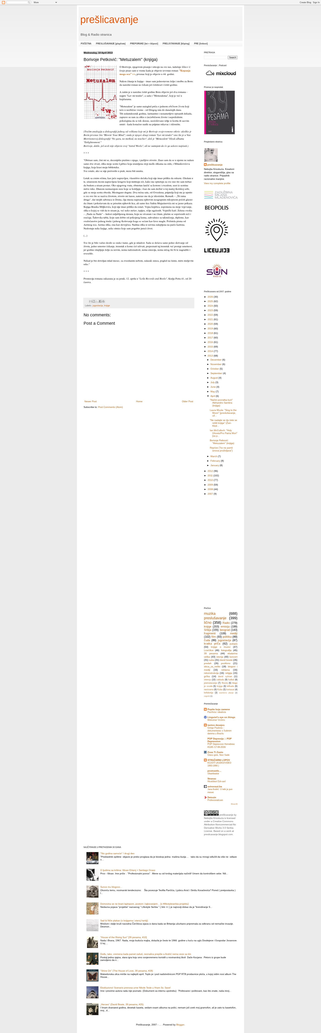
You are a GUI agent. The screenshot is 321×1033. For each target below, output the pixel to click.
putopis (233, 643)
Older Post (187, 401)
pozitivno (225, 663)
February (215, 460)
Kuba (219, 689)
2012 (211, 471)
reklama (225, 669)
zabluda (220, 680)
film (213, 636)
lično (207, 622)
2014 (211, 351)
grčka (207, 676)
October (215, 368)
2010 (211, 480)
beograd (225, 629)
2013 (211, 355)
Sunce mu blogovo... (111, 887)
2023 (211, 310)
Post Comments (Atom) (110, 407)
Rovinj (225, 683)
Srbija (207, 629)
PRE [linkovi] (201, 43)
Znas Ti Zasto (215, 752)
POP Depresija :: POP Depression (219, 740)
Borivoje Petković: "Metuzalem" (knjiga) (222, 442)
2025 (211, 301)
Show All (234, 804)
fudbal (231, 680)
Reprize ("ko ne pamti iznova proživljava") (221, 449)
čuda (207, 640)
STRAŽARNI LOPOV (218, 760)
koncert (233, 656)
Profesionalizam (215, 800)
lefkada (230, 686)
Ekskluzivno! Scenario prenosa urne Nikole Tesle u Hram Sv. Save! (135, 987)
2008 (211, 489)
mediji (233, 633)
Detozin (211, 797)
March (214, 456)
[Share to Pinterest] (103, 301)
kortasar (230, 689)
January (215, 465)
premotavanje (210, 683)
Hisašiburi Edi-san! (216, 781)
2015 (211, 346)
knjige (107, 305)
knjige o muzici (221, 647)
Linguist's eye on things (221, 717)
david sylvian (225, 676)
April (213, 396)
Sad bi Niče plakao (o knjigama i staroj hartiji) (124, 920)
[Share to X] (97, 301)
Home (139, 401)
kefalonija (208, 693)
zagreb (207, 696)
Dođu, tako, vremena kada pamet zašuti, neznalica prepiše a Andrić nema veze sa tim (145, 954)
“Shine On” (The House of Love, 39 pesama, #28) (126, 970)
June (213, 386)
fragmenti (210, 633)
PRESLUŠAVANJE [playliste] (110, 43)
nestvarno (208, 689)
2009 (211, 484)
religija (228, 673)
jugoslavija (98, 305)
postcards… (214, 770)
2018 (211, 333)
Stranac (211, 778)
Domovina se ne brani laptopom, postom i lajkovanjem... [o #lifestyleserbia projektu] (144, 903)
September (216, 373)
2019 (211, 328)
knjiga (220, 686)
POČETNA (86, 43)
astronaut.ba (214, 786)
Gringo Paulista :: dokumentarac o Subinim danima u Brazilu (219, 731)
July (212, 382)
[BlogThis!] (93, 301)
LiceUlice (208, 650)
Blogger (180, 1024)
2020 (211, 324)
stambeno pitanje (226, 693)
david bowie (226, 660)
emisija (225, 626)
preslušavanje (215, 618)
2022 (211, 314)
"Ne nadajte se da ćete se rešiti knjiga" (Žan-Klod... (223, 423)
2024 (211, 305)
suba (211, 660)
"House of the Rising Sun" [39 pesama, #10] (123, 937)
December (216, 359)
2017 (211, 337)
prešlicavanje (109, 19)
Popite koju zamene (218, 709)
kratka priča (212, 643)
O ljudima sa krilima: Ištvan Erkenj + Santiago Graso (127, 870)
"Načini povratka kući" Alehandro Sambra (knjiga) (221, 403)
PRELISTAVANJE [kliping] (176, 43)
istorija (219, 656)
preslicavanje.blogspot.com (218, 834)
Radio (226, 622)
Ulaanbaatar (213, 773)
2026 (211, 296)
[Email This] (90, 301)
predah (207, 663)
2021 (211, 319)
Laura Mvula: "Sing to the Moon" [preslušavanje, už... (223, 413)
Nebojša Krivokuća (214, 818)
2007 (211, 493)
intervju (207, 680)
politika (227, 636)
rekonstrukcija (211, 673)
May (213, 391)
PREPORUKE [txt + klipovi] (144, 43)
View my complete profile (217, 183)
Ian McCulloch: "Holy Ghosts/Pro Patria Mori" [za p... (223, 433)
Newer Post (90, 401)
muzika (210, 613)
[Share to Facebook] (100, 301)
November (216, 364)
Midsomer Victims (216, 720)
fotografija (226, 650)
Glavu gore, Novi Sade (218, 755)
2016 (211, 342)
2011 (210, 475)
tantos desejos (216, 725)
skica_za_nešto (212, 666)
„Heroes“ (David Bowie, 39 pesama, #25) (122, 1004)
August (214, 377)
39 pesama (211, 653)
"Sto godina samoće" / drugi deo (117, 853)
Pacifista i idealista (216, 712)
